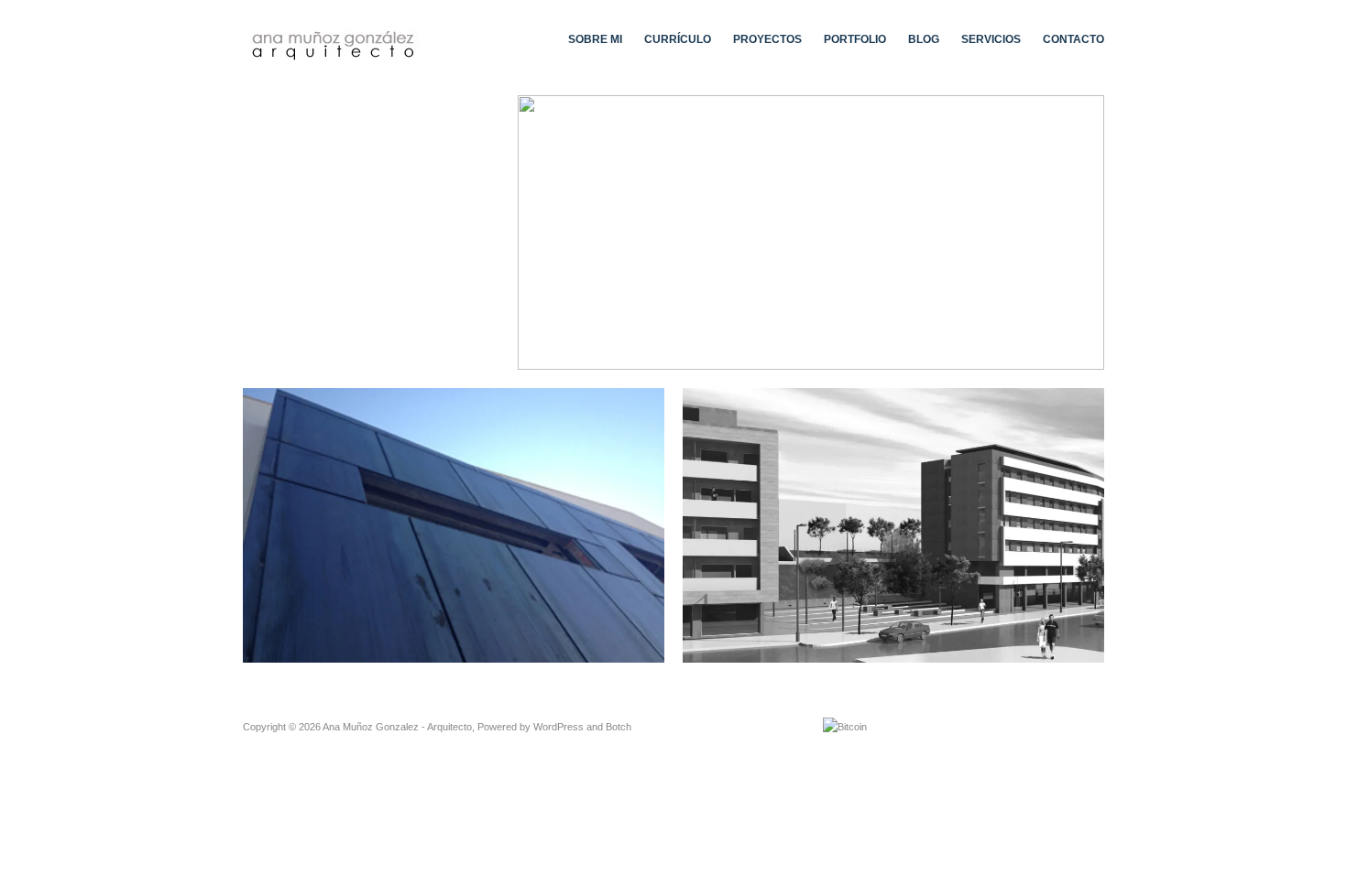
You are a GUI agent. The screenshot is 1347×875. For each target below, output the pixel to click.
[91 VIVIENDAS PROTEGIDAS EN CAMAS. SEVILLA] (893, 525)
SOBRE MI (595, 39)
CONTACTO (1073, 39)
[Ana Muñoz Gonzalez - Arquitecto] (334, 43)
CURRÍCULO (677, 39)
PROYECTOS (767, 39)
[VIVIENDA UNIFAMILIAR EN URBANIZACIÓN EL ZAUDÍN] (453, 525)
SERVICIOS (991, 39)
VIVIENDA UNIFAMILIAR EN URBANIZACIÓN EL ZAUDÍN (495, 645)
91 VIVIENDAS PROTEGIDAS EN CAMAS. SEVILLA (948, 645)
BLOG (923, 39)
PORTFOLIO (855, 39)
